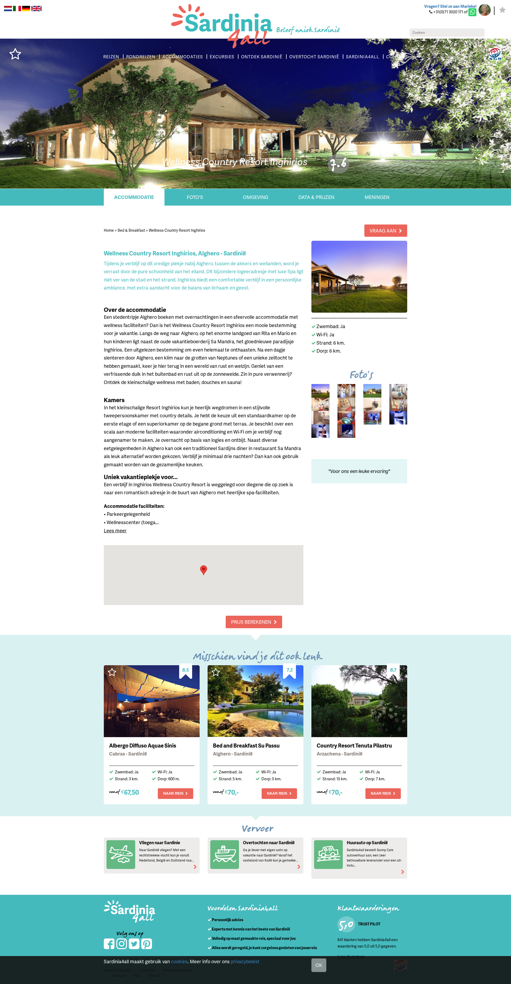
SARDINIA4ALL (362, 57)
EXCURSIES (222, 57)
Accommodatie (134, 197)
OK (318, 965)
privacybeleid (245, 961)
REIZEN (111, 57)
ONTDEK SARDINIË (261, 57)
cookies (179, 961)
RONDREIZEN (140, 57)
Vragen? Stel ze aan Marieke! (450, 6)
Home (109, 230)
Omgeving (255, 197)
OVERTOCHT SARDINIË (314, 57)
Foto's (195, 197)
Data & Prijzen (316, 197)
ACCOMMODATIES (182, 57)
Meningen (377, 197)
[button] (203, 570)
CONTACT (397, 57)
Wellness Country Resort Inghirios (177, 230)
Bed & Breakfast (131, 230)
